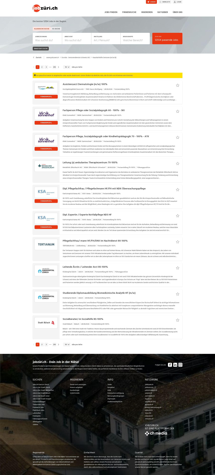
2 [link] (41, 67)
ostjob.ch (148, 393)
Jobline (35, 424)
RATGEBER (163, 12)
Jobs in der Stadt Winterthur (43, 390)
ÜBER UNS (177, 12)
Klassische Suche (41, 28)
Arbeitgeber (37, 421)
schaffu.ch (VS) (150, 401)
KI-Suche (56, 28)
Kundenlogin (74, 390)
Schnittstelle (75, 393)
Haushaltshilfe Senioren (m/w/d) (104, 57)
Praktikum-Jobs (38, 410)
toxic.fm (148, 413)
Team (110, 384)
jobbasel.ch (149, 384)
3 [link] (46, 67)
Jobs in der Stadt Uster (41, 395)
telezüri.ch (149, 415)
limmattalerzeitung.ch (153, 407)
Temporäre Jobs (39, 404)
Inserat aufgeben (76, 387)
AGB (109, 390)
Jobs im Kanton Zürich (41, 384)
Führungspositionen (40, 418)
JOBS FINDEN (111, 12)
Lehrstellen (37, 413)
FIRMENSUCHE (129, 12)
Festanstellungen (39, 401)
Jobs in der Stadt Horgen (42, 398)
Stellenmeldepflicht (115, 401)
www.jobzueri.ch (52, 57)
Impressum (111, 398)
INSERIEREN (147, 12)
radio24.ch (149, 410)
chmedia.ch (149, 418)
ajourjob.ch (149, 404)
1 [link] (37, 67)
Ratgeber (111, 387)
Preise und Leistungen (78, 384)
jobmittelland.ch (151, 390)
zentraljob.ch (150, 395)
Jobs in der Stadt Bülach (41, 393)
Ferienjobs (36, 415)
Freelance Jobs (38, 407)
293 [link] (54, 67)
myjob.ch (148, 398)
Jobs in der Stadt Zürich (41, 387)
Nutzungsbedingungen (116, 395)
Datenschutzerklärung (116, 393)
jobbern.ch (149, 387)
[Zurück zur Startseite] (156, 435)
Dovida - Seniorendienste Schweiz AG (76, 57)
